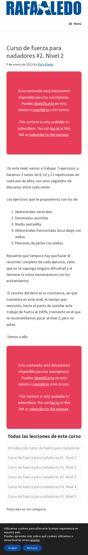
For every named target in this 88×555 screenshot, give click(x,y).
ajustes (35, 540)
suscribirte (40, 109)
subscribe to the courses (48, 134)
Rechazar (32, 547)
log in (55, 128)
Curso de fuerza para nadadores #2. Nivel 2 (42, 467)
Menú (78, 23)
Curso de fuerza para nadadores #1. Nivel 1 (42, 457)
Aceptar (12, 547)
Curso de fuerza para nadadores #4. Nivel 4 (42, 486)
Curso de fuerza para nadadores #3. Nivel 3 (42, 476)
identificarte (44, 103)
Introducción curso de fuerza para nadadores (44, 447)
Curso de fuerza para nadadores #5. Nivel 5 (42, 496)
